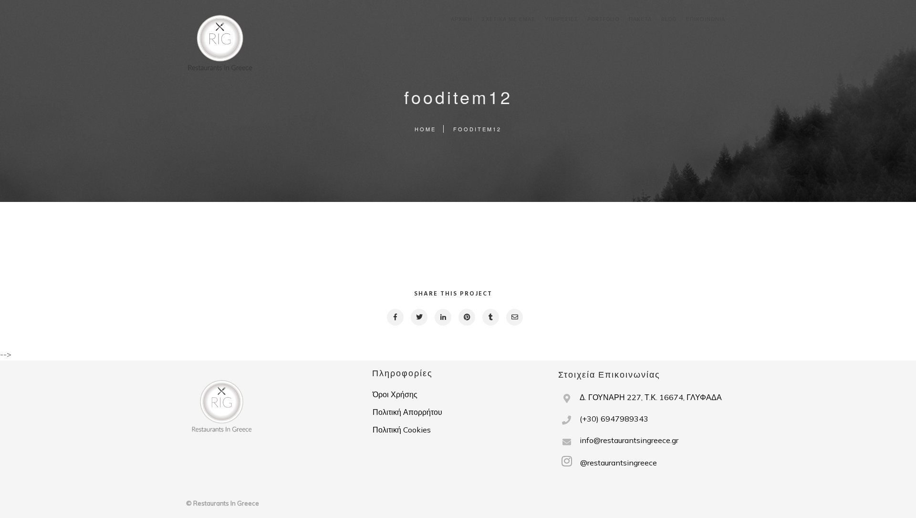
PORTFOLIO (603, 19)
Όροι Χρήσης (395, 394)
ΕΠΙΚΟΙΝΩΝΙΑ (705, 19)
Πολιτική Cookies (402, 429)
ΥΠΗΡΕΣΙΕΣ (561, 19)
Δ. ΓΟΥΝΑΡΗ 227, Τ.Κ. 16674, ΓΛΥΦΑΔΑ (651, 397)
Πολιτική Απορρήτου (407, 412)
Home (425, 129)
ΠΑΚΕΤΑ (640, 19)
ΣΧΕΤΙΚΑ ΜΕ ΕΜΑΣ (508, 19)
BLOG (669, 19)
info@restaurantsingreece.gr (629, 440)
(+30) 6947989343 (614, 418)
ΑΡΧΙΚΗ (461, 19)
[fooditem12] (394, 317)
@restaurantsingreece (617, 462)
